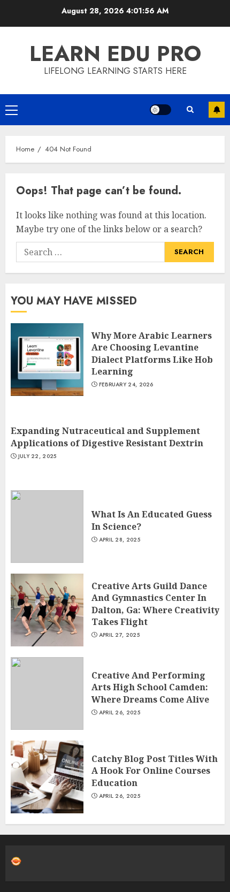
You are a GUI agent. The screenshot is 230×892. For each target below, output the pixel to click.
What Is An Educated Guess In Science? (151, 520)
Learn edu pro (115, 53)
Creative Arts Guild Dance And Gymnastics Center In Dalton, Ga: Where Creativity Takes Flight (155, 604)
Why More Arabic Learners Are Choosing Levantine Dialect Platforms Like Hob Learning (152, 353)
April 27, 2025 (119, 635)
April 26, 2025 (119, 712)
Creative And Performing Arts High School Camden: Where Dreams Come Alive (150, 687)
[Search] (190, 109)
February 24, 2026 (126, 384)
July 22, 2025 (37, 456)
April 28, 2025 (119, 540)
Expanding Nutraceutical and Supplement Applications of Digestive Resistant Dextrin (107, 436)
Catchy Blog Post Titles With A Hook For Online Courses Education (154, 771)
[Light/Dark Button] (160, 109)
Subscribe (217, 110)
